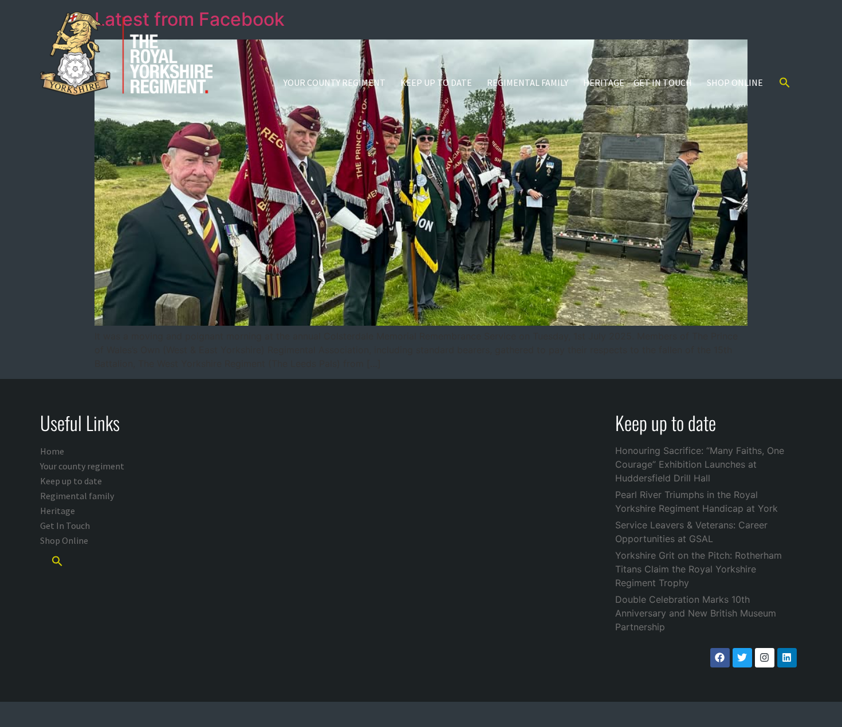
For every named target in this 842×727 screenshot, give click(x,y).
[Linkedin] (787, 657)
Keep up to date (436, 82)
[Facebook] (720, 657)
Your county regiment (334, 82)
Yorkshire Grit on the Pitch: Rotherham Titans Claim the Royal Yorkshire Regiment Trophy (698, 569)
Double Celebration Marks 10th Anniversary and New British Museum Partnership (695, 613)
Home (52, 451)
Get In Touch (663, 82)
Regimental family (527, 82)
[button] (785, 82)
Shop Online (735, 82)
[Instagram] (764, 657)
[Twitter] (742, 657)
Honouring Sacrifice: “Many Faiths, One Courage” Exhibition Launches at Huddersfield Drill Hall (699, 464)
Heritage (603, 82)
